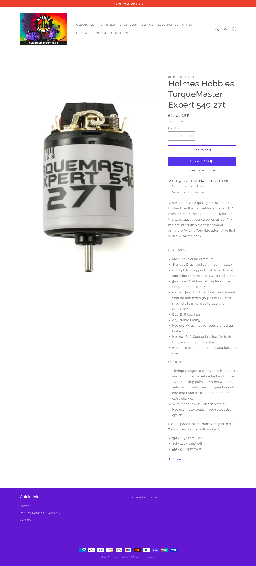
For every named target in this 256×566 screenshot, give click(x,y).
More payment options (202, 170)
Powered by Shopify (144, 557)
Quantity (173, 128)
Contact (25, 519)
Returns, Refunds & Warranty (40, 512)
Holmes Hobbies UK (121, 557)
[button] (217, 29)
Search (25, 506)
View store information (188, 191)
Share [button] (177, 459)
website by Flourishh (145, 497)
